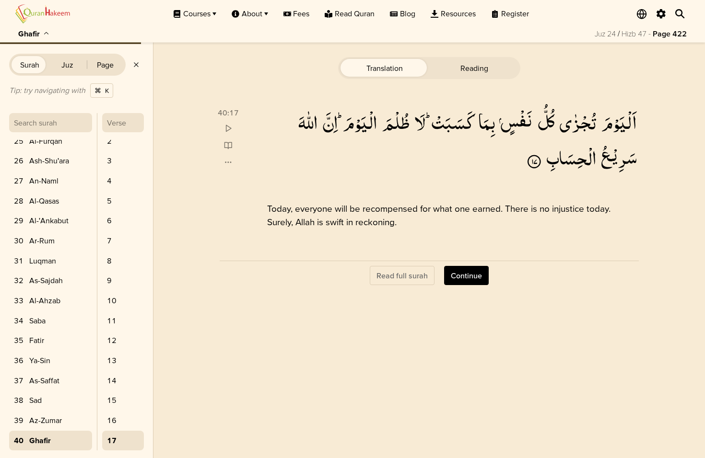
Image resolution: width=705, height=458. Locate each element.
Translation (384, 68)
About (252, 13)
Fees (301, 13)
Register (515, 13)
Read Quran (355, 13)
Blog (407, 13)
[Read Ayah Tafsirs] (228, 145)
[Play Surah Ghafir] (228, 128)
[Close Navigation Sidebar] (136, 64)
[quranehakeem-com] (42, 13)
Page (105, 64)
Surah (29, 64)
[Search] (680, 13)
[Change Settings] (660, 13)
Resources (458, 13)
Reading (474, 68)
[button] (618, 122)
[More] (228, 162)
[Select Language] (641, 13)
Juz (67, 64)
